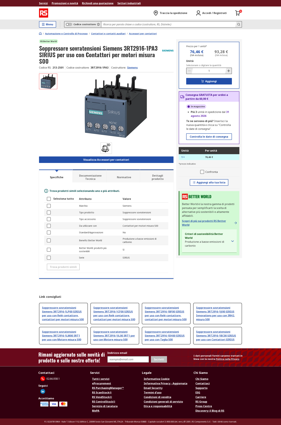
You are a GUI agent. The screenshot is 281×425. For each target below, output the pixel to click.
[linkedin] (42, 391)
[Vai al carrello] (238, 13)
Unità (190, 61)
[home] (40, 33)
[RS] (43, 13)
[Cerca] (238, 24)
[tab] (56, 175)
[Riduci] (190, 71)
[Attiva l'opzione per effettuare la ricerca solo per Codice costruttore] (98, 24)
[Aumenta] (228, 71)
